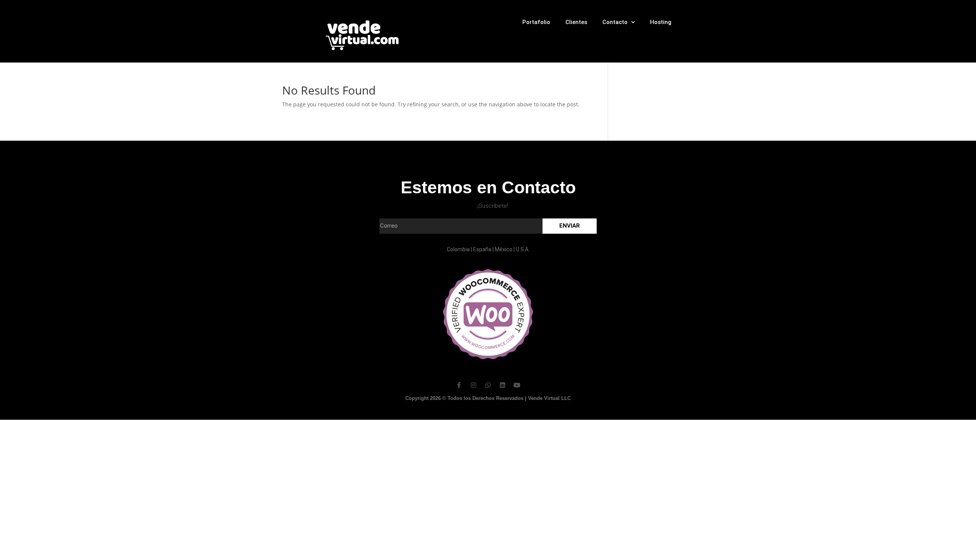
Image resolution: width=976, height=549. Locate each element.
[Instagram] (473, 385)
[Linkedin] (502, 385)
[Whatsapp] (488, 385)
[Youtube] (517, 385)
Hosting (660, 22)
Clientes (576, 22)
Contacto (615, 22)
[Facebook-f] (459, 385)
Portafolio (536, 22)
